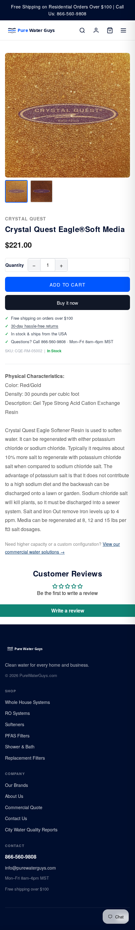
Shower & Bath (20, 746)
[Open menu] (123, 30)
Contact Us (16, 818)
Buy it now (67, 302)
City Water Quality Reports (31, 829)
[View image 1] (16, 191)
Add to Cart (67, 284)
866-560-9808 (20, 856)
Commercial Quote (23, 807)
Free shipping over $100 (27, 889)
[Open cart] (110, 30)
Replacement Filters (25, 758)
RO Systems (17, 713)
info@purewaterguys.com (30, 868)
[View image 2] (41, 191)
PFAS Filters (17, 735)
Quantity (14, 265)
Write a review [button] (67, 610)
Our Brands (16, 785)
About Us (14, 796)
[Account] (96, 30)
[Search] (82, 30)
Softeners (14, 724)
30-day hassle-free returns (34, 326)
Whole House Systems (27, 702)
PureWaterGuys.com (38, 675)
